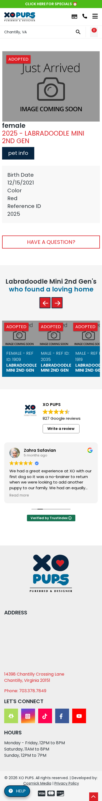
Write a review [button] (61, 428)
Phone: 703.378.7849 (25, 691)
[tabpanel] (51, 194)
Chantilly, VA (15, 32)
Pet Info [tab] (18, 153)
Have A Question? (51, 242)
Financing (74, 17)
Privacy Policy (66, 783)
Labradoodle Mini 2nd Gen (21, 367)
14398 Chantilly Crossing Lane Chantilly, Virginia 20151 (34, 677)
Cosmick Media (37, 783)
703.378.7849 (84, 16)
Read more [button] (19, 495)
